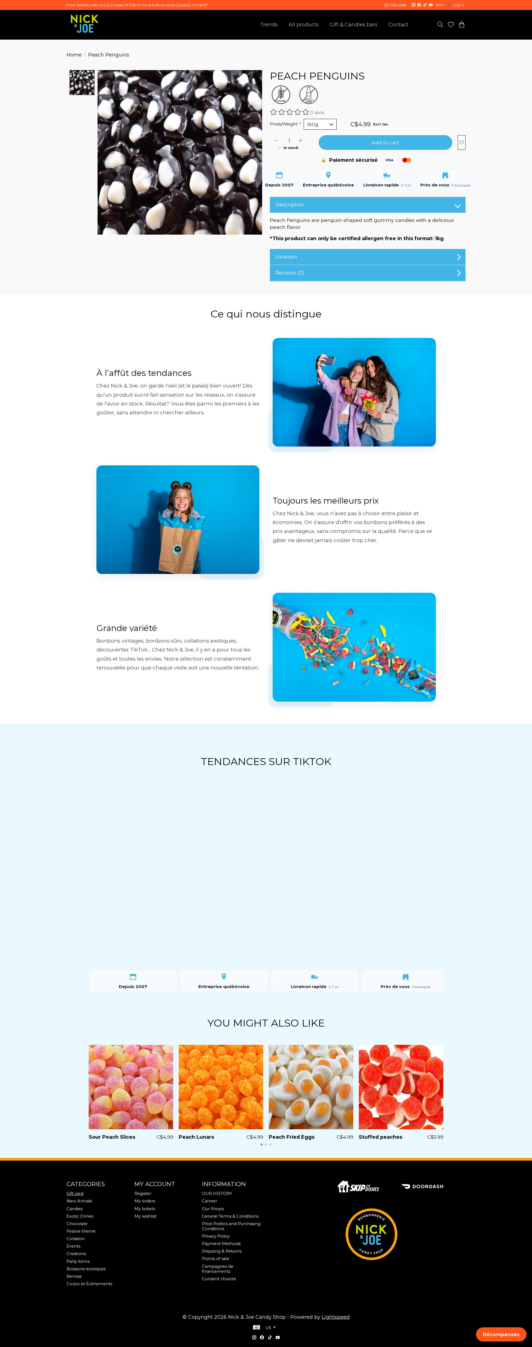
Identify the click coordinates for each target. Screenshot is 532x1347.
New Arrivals (79, 1201)
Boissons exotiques (86, 1268)
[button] (261, 1144)
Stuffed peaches (380, 1137)
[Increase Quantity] (300, 140)
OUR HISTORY (217, 1193)
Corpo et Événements (89, 1283)
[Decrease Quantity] (276, 140)
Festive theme (81, 1231)
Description (289, 205)
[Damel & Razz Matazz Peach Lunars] (221, 1087)
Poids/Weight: (285, 124)
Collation (75, 1238)
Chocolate (77, 1223)
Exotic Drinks (79, 1216)
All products (304, 25)
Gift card (74, 1193)
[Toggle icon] (440, 25)
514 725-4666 (395, 5)
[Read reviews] (290, 112)
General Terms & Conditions (230, 1216)
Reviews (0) (289, 273)
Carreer (209, 1201)
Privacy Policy (216, 1236)
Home (74, 55)
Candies (74, 1208)
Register (142, 1193)
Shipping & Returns (222, 1251)
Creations (76, 1253)
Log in (458, 5)
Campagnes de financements (217, 1269)
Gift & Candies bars (353, 25)
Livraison (286, 257)
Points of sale (215, 1258)
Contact (398, 25)
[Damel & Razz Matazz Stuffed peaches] (401, 1087)
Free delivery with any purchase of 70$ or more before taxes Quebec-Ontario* (137, 5)
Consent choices (219, 1278)
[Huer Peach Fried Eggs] (311, 1087)
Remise (74, 1276)
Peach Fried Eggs (291, 1137)
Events (73, 1246)
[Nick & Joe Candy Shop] (84, 24)
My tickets (144, 1208)
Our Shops (213, 1208)
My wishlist (145, 1216)
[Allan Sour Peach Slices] (131, 1087)
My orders (144, 1201)
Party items (77, 1261)
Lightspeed (336, 1317)
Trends (269, 25)
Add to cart (385, 142)
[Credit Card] (256, 1328)
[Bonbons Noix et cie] (401, 1234)
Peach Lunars (196, 1137)
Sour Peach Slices (112, 1137)
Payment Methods (221, 1243)
